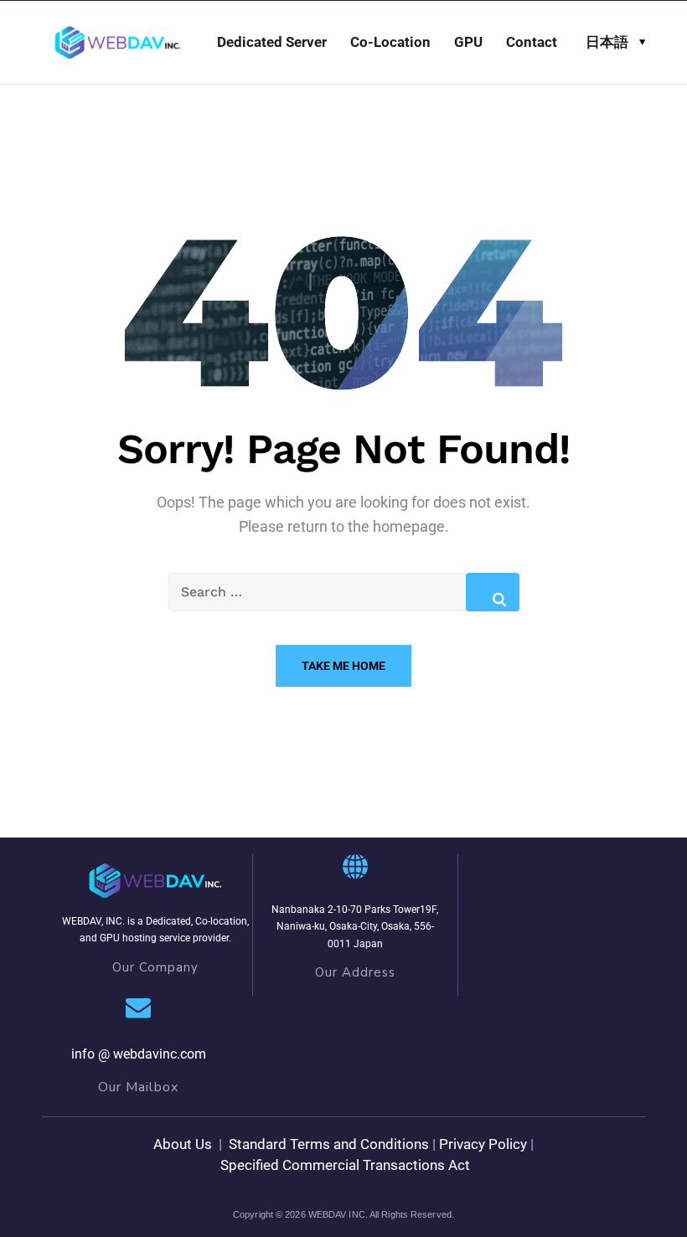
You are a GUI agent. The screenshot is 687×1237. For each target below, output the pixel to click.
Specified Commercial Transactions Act (345, 1165)
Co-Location (390, 42)
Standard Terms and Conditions (327, 1144)
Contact (531, 42)
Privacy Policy (483, 1144)
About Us (182, 1144)
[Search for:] (343, 592)
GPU (468, 42)
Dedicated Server (272, 42)
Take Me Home (343, 666)
